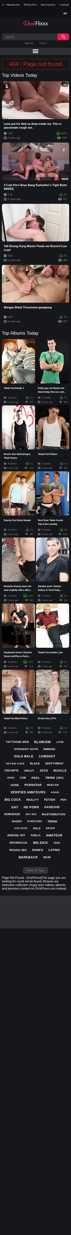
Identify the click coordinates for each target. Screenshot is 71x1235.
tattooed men (17, 741)
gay (14, 807)
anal (35, 777)
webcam (53, 785)
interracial (18, 842)
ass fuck (20, 828)
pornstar (33, 785)
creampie (11, 770)
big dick (40, 842)
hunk (15, 785)
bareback (28, 857)
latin (60, 742)
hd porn (31, 807)
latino (54, 850)
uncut (29, 770)
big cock (13, 799)
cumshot (47, 756)
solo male (24, 756)
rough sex (18, 850)
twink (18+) (54, 777)
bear (47, 857)
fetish (49, 799)
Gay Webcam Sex (11, 5)
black (35, 763)
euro (11, 778)
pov (64, 799)
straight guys (26, 749)
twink (53, 821)
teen (56, 843)
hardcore (34, 821)
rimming (49, 749)
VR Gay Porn (30, 5)
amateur (54, 835)
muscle (59, 770)
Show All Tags (35, 870)
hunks (37, 850)
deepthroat (54, 763)
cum (23, 777)
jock (44, 770)
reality (32, 799)
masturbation (53, 814)
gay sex (31, 814)
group (50, 828)
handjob (52, 807)
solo (37, 828)
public (36, 835)
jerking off (16, 835)
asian (55, 792)
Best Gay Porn (48, 5)
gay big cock (15, 763)
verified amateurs (28, 792)
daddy (17, 821)
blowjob (42, 742)
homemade (12, 814)
